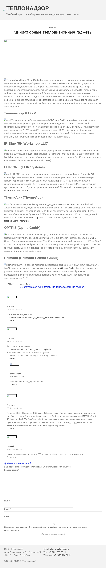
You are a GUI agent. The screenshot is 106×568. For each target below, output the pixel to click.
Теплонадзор (27, 8)
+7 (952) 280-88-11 (57, 552)
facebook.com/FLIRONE (16, 190)
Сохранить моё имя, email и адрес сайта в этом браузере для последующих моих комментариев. (45, 529)
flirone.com (91, 187)
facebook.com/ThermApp (16, 220)
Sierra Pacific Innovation (65, 120)
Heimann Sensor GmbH (63, 268)
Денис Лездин (25, 284)
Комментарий (11, 469)
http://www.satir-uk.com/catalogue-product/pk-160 (29, 349)
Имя (7, 500)
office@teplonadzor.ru (59, 548)
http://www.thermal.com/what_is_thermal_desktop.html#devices (35, 317)
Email (7, 509)
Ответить (11, 320)
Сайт (6, 516)
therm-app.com (36, 217)
